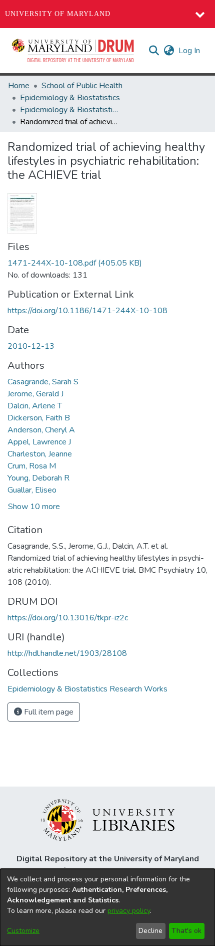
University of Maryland (57, 14)
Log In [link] (189, 50)
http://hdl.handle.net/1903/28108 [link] (67, 653)
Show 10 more (34, 506)
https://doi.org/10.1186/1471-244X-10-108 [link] (88, 310)
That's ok (187, 930)
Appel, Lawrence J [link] (39, 441)
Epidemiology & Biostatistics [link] (70, 97)
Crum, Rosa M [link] (32, 465)
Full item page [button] (48, 712)
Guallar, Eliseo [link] (32, 490)
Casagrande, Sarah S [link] (43, 381)
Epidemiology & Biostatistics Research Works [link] (70, 109)
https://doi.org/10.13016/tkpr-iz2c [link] (68, 617)
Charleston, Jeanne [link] (40, 453)
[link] (75, 263)
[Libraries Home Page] (107, 819)
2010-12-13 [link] (31, 346)
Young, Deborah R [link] (39, 478)
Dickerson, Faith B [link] (39, 417)
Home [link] (19, 85)
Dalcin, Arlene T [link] (35, 405)
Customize (23, 930)
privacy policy (129, 910)
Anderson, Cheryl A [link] (41, 429)
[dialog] (107, 907)
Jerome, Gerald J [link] (36, 393)
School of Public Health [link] (82, 85)
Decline (150, 930)
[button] (74, 50)
